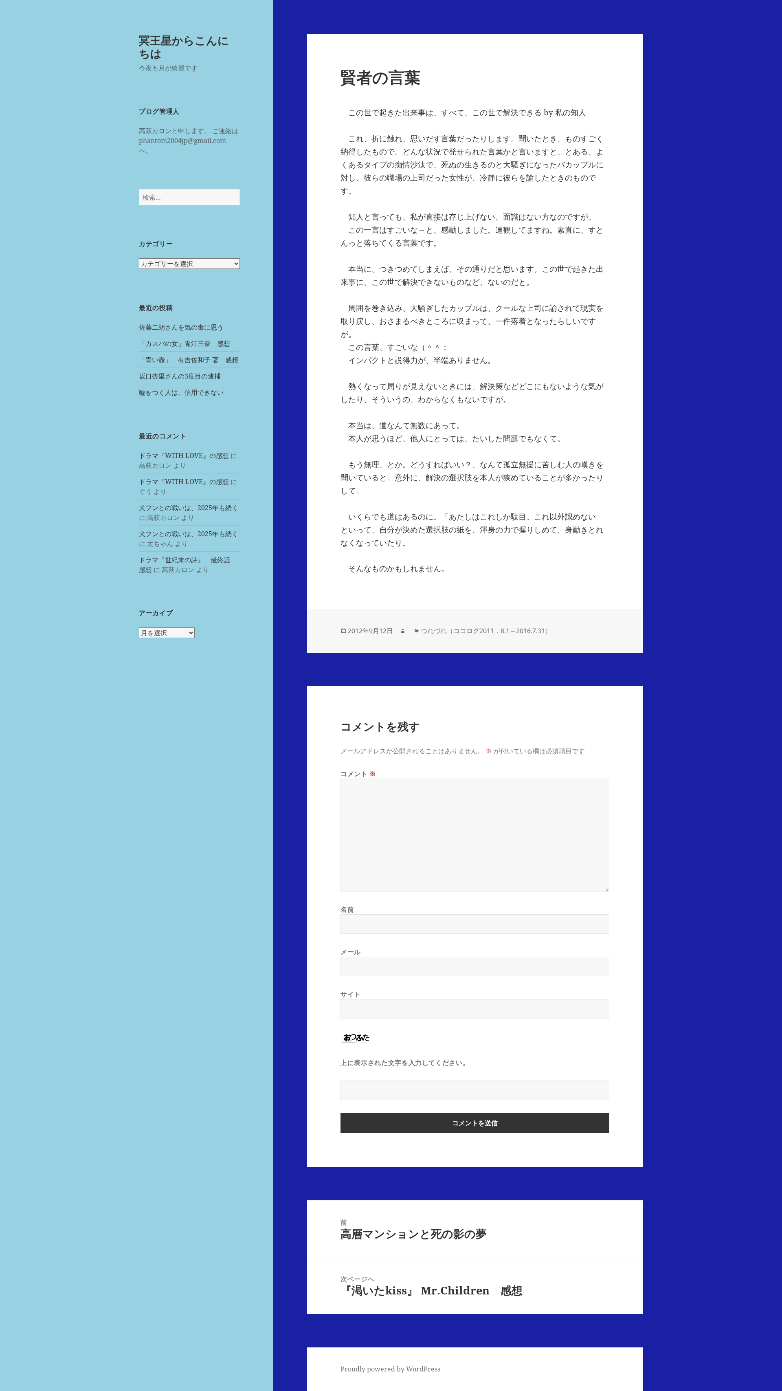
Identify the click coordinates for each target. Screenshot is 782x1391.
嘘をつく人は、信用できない (181, 392)
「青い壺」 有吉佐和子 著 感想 (188, 359)
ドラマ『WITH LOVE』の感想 (184, 455)
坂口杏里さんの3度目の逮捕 (180, 376)
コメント (358, 773)
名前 (347, 909)
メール (350, 951)
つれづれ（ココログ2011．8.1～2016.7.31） (486, 630)
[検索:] (189, 197)
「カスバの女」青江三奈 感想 (184, 343)
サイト (350, 994)
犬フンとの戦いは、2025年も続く (188, 507)
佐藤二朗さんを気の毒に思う (181, 327)
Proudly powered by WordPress (390, 1369)
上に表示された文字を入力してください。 (404, 1062)
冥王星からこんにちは (184, 47)
